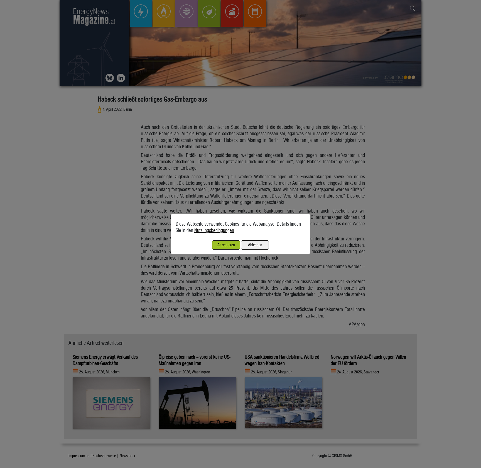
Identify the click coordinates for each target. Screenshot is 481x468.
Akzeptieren (226, 244)
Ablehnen (255, 244)
